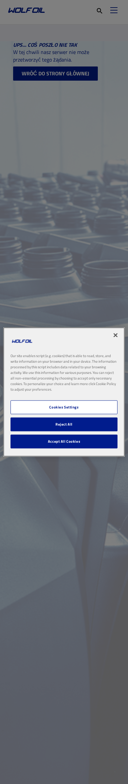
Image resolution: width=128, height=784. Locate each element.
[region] (64, 392)
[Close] (115, 335)
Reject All (64, 424)
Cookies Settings (63, 407)
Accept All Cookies (64, 441)
